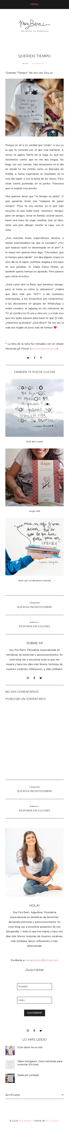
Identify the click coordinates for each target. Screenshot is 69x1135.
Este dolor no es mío (30, 1047)
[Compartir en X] (28, 358)
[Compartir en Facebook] (34, 358)
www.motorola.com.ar (44, 349)
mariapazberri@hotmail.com (41, 960)
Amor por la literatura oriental (34, 580)
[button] (34, 4)
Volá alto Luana (34, 441)
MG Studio (52, 1121)
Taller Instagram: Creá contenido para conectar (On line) (39, 1063)
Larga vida (34, 511)
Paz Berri (25, 1121)
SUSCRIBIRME (34, 1012)
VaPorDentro (38, 64)
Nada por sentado (28, 1075)
